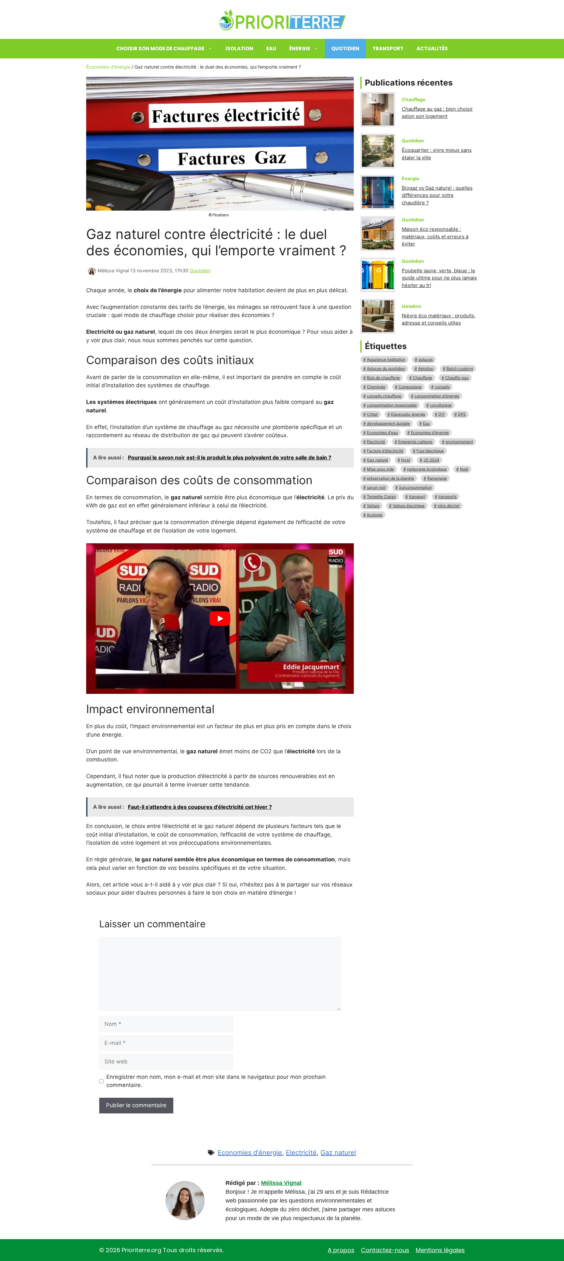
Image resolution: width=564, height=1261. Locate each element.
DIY (441, 414)
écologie (375, 514)
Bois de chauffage (383, 377)
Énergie (299, 48)
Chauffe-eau (457, 377)
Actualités (432, 48)
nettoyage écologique (427, 469)
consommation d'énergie (437, 395)
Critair (372, 414)
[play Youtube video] (220, 618)
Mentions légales (440, 1250)
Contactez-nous (385, 1250)
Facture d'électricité (385, 450)
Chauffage (422, 377)
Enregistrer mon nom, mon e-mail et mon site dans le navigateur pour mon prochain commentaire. (216, 1081)
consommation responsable (392, 405)
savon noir (376, 487)
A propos (341, 1250)
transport (417, 496)
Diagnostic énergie (408, 414)
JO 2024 (431, 459)
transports (447, 496)
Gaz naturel (377, 459)
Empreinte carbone (415, 441)
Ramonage (437, 478)
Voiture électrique (409, 505)
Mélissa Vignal (281, 1183)
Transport (387, 48)
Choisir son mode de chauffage (160, 48)
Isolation (239, 48)
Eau (271, 48)
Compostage (410, 386)
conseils (442, 386)
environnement (459, 441)
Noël (464, 469)
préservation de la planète (390, 478)
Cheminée (376, 386)
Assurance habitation (386, 359)
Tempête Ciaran (381, 496)
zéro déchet (449, 505)
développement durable (388, 423)
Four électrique (430, 450)
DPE (462, 414)
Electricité (376, 441)
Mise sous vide (380, 469)
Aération (425, 368)
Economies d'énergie (430, 432)
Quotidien (345, 48)
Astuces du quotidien (386, 368)
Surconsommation (415, 487)
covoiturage (441, 405)
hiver (405, 459)
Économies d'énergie (108, 67)
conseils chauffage (384, 395)
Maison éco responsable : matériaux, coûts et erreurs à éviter (435, 236)
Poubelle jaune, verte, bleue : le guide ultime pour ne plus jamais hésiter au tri (439, 277)
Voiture (373, 505)
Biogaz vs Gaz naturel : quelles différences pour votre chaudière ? (437, 195)
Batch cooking (459, 368)
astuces (425, 359)
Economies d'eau (382, 432)
